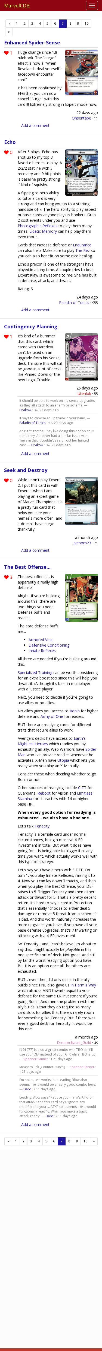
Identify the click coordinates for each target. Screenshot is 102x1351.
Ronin (75, 710)
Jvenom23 (82, 542)
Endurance (82, 245)
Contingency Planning (30, 326)
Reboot (44, 793)
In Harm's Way (83, 985)
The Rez (82, 250)
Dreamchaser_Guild (74, 1042)
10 (86, 23)
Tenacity (42, 826)
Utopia (63, 760)
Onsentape (81, 118)
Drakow (25, 410)
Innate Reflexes (42, 650)
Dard (27, 1089)
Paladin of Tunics (74, 302)
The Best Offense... (27, 567)
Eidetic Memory (43, 231)
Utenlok (84, 393)
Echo (10, 142)
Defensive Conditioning (49, 645)
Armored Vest (41, 639)
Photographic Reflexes (37, 225)
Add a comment (35, 125)
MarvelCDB (17, 5)
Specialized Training (35, 672)
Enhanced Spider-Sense (32, 42)
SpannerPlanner (35, 1059)
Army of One (52, 716)
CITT (82, 787)
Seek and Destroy (25, 470)
